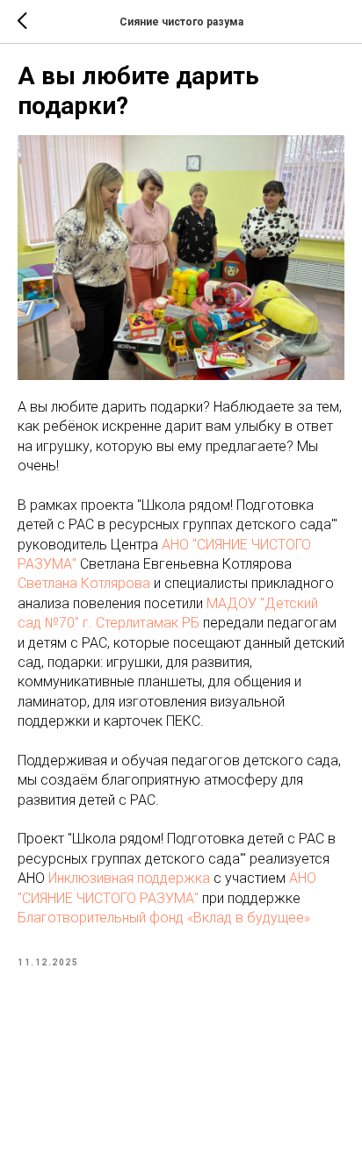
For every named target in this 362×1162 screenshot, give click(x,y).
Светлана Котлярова (84, 583)
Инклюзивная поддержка (129, 878)
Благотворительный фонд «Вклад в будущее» (164, 917)
